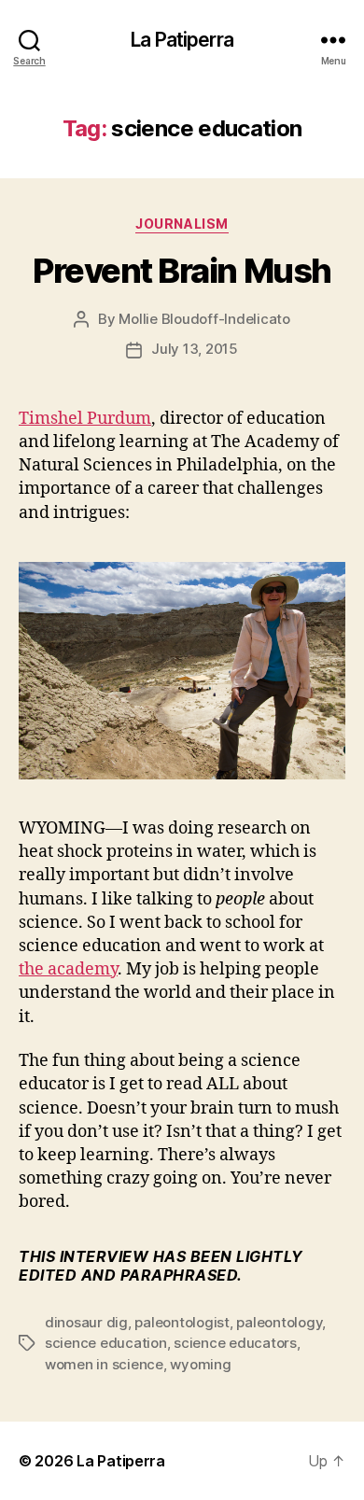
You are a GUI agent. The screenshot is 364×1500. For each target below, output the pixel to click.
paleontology (279, 1322)
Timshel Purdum (85, 418)
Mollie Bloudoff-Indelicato (204, 319)
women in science (104, 1364)
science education (106, 1343)
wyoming (200, 1364)
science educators (235, 1343)
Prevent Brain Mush (181, 270)
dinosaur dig (86, 1322)
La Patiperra (182, 39)
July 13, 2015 (194, 348)
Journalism (181, 223)
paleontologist (181, 1322)
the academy (68, 969)
